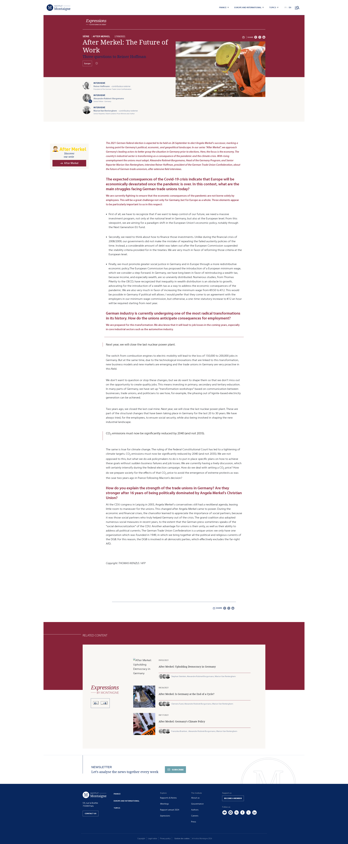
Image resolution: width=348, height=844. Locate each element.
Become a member (233, 798)
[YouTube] (224, 812)
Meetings (164, 804)
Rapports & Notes (168, 798)
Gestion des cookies (182, 838)
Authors (194, 810)
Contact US (90, 814)
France (117, 794)
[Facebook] (255, 37)
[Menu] (297, 7)
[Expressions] (96, 22)
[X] (259, 37)
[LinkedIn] (263, 37)
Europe (87, 63)
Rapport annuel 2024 (169, 810)
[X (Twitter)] (248, 812)
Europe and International (126, 801)
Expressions (165, 816)
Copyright (141, 838)
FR (286, 7)
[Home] (58, 7)
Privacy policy (165, 838)
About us (195, 798)
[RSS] (236, 812)
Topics (117, 808)
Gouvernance (197, 804)
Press (193, 822)
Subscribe (178, 769)
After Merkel (101, 36)
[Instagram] (230, 812)
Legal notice (152, 838)
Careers (194, 816)
